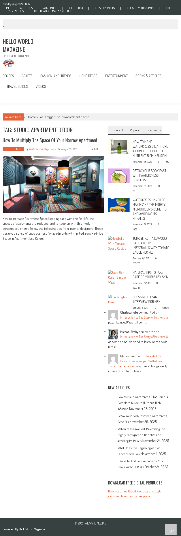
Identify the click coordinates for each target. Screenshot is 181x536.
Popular (135, 130)
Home (6, 8)
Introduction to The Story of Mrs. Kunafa (144, 317)
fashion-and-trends (56, 76)
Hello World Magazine (41, 149)
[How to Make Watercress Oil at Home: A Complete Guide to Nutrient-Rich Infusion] (119, 146)
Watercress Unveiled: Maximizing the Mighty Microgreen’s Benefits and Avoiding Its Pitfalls (150, 209)
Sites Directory (104, 8)
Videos (41, 86)
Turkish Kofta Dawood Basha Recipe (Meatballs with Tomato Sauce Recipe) (151, 245)
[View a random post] (171, 98)
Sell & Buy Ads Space (140, 8)
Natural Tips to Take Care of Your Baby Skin (150, 274)
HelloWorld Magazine (32, 529)
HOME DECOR (88, 76)
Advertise (50, 8)
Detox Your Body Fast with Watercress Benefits (149, 175)
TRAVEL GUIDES (17, 86)
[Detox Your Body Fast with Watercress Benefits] (119, 175)
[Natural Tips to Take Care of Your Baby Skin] (119, 277)
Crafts (27, 76)
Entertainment (116, 76)
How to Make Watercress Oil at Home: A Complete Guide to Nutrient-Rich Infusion (151, 149)
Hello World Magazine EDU (52, 11)
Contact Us (16, 11)
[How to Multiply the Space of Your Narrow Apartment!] (53, 184)
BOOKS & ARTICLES (148, 76)
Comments (154, 130)
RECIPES (8, 76)
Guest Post (75, 8)
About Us (26, 8)
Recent (118, 130)
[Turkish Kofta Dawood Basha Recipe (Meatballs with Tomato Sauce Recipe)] (119, 243)
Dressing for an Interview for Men (146, 299)
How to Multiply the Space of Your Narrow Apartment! (50, 140)
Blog (168, 8)
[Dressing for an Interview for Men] (119, 299)
